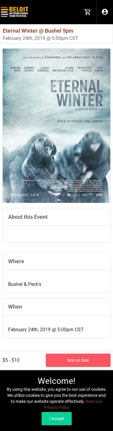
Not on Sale (78, 360)
